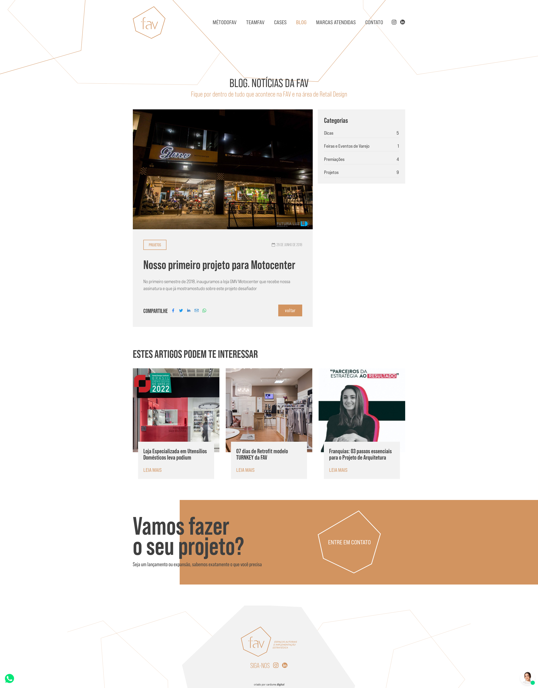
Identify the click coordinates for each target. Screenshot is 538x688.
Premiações (361, 159)
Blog (301, 22)
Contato (374, 22)
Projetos (155, 245)
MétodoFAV (225, 22)
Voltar (290, 310)
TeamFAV (255, 22)
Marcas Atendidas (336, 22)
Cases (280, 22)
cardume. (275, 684)
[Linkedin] (285, 665)
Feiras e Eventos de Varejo (361, 146)
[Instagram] (276, 665)
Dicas (361, 133)
